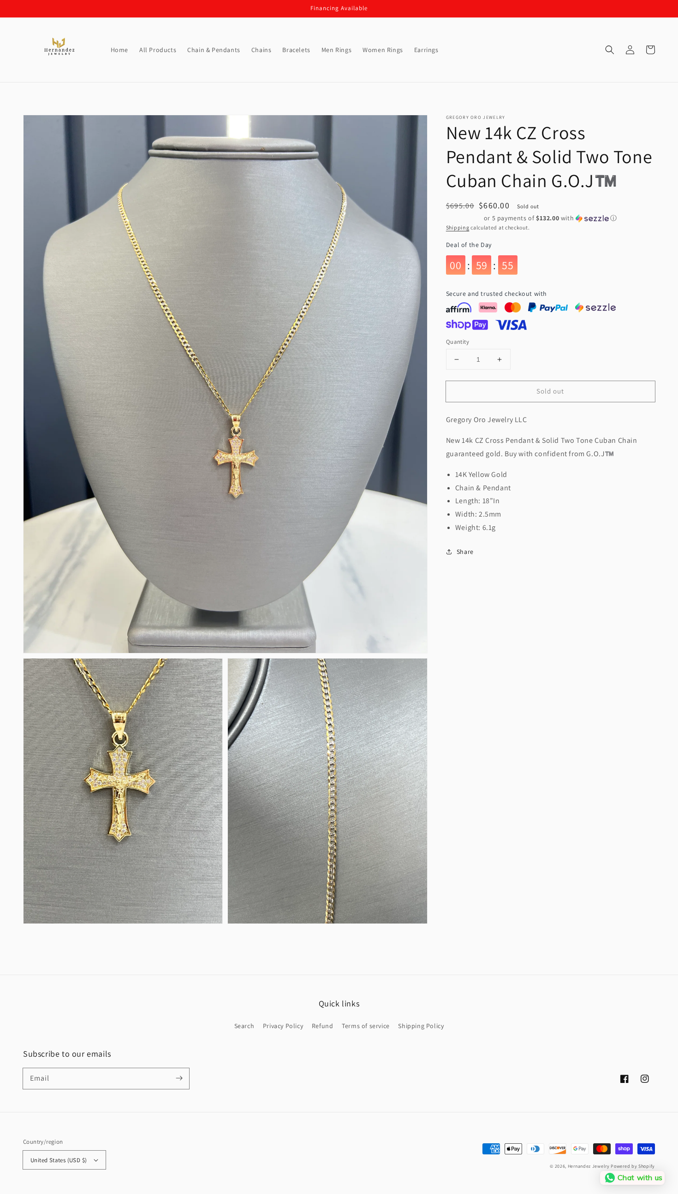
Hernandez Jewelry (589, 1166)
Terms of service (366, 1026)
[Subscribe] (179, 1078)
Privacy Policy (283, 1026)
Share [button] (465, 551)
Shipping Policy (421, 1026)
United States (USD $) (58, 1160)
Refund (322, 1026)
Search (244, 1026)
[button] (610, 50)
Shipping (458, 227)
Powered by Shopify (633, 1166)
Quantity (457, 342)
